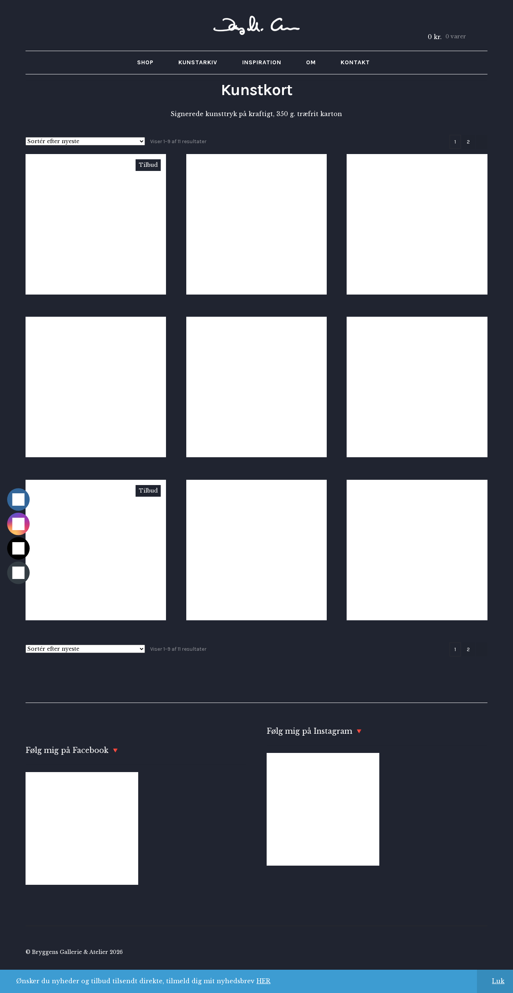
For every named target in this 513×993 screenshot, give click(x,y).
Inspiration (261, 62)
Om (311, 62)
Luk (498, 981)
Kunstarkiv (197, 62)
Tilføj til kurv (96, 224)
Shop (145, 62)
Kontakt (355, 62)
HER (263, 981)
